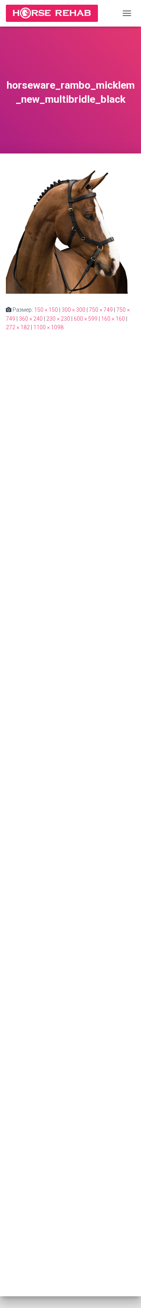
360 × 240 (31, 319)
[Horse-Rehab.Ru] (55, 13)
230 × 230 (58, 319)
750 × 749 (101, 310)
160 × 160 (113, 319)
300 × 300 (73, 310)
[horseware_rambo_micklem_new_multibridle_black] (70, 229)
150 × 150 (46, 310)
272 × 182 (18, 327)
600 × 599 (86, 319)
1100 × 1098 (48, 327)
